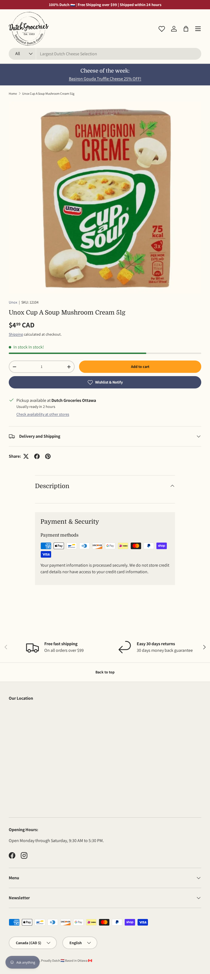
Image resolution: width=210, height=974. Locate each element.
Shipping (16, 334)
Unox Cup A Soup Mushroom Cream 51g (48, 93)
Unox (13, 302)
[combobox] (105, 54)
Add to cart (140, 366)
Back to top (105, 672)
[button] (186, 29)
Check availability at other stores (42, 414)
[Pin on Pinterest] (47, 456)
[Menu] (198, 29)
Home (13, 93)
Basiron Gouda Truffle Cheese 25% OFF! (105, 79)
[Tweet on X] (26, 456)
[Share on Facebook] (36, 456)
